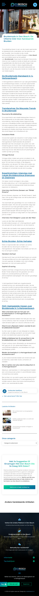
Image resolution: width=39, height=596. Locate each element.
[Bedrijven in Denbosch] (19, 531)
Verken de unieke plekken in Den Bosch (19, 523)
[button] (35, 5)
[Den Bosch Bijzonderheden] (19, 519)
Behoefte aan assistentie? (19, 547)
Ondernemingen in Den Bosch (19, 534)
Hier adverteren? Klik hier (13, 396)
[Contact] (19, 544)
